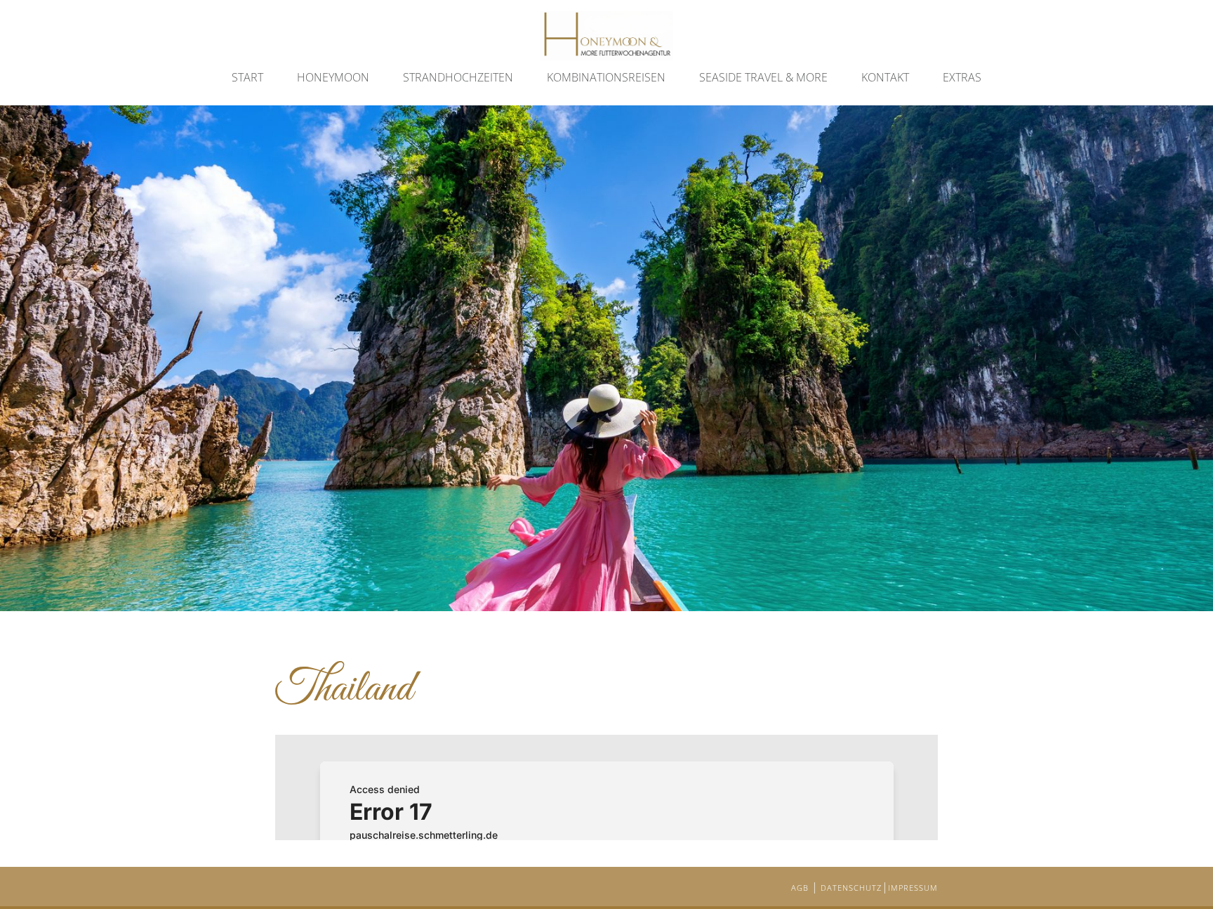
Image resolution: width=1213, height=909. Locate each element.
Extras (962, 77)
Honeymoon (333, 77)
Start (247, 77)
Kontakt (885, 77)
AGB (801, 887)
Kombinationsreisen (606, 77)
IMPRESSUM (913, 887)
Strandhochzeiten (458, 77)
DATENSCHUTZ (851, 887)
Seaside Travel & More (763, 77)
